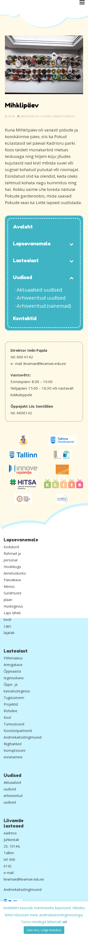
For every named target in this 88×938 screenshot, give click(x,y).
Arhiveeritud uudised (36, 116)
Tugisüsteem (14, 697)
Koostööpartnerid (18, 730)
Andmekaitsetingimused (23, 737)
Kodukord (11, 547)
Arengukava (13, 664)
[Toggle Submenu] (71, 244)
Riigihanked (13, 744)
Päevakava (12, 580)
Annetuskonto (15, 573)
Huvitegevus (13, 606)
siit (64, 921)
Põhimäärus (13, 658)
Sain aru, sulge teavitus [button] (44, 930)
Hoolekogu (12, 566)
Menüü (9, 586)
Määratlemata (64, 116)
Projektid (11, 704)
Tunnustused (14, 724)
